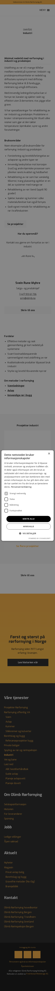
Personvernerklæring (21, 486)
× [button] (49, 454)
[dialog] (27, 495)
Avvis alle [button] (28, 526)
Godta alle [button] (29, 518)
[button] (27, 533)
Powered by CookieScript (39, 538)
